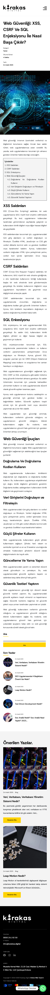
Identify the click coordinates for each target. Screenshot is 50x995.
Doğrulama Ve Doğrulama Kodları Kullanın (27, 181)
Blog (16, 792)
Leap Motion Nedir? (23, 690)
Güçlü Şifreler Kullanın (20, 190)
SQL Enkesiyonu (13, 172)
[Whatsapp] (42, 988)
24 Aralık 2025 (8, 792)
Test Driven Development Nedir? (28, 704)
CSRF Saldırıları (13, 168)
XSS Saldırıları (12, 165)
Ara (5, 634)
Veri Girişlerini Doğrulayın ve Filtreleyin (27, 186)
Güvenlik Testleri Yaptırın (21, 197)
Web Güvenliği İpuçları (16, 176)
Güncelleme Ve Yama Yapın (22, 194)
